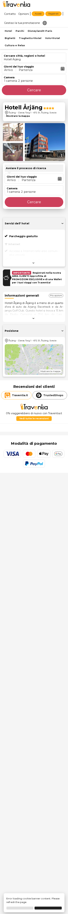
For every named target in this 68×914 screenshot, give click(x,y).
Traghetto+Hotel (30, 38)
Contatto (10, 14)
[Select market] (44, 22)
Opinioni (23, 14)
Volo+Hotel (52, 38)
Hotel (8, 31)
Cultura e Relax (15, 45)
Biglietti (10, 38)
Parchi (20, 31)
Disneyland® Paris (40, 31)
